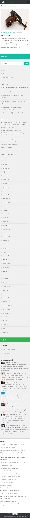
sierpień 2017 (6, 313)
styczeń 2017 (6, 332)
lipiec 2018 (5, 271)
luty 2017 (5, 328)
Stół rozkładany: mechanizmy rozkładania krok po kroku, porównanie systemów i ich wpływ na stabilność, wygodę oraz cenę (14, 90)
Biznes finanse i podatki (8, 32)
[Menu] (28, 2)
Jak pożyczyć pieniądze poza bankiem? (11, 130)
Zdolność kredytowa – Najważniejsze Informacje (12, 462)
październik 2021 (7, 191)
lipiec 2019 (5, 244)
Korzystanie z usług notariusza (8, 501)
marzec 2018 (6, 286)
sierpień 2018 (6, 267)
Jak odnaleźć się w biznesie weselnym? (10, 471)
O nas (4, 73)
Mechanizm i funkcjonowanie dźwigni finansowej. (15, 113)
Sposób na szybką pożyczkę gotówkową (15, 373)
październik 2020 (7, 202)
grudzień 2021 (6, 187)
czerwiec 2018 (6, 275)
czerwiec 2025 (6, 168)
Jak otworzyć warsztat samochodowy (15, 425)
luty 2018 (5, 290)
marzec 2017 (6, 324)
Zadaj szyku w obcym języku (8, 127)
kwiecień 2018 (6, 282)
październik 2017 (7, 305)
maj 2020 (5, 210)
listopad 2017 (6, 301)
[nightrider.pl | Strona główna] (9, 2)
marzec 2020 (6, 214)
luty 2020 (5, 217)
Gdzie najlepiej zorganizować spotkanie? (15, 414)
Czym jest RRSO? (9, 393)
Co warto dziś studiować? (6, 482)
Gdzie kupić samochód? (11, 382)
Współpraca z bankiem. (7, 147)
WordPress (10, 516)
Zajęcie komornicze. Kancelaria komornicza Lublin (12, 444)
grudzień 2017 (6, 298)
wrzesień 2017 (6, 309)
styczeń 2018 (6, 294)
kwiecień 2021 (6, 195)
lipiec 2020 (5, 206)
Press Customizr (22, 516)
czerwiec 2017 (6, 320)
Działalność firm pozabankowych (9, 144)
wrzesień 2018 (6, 263)
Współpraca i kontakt (8, 77)
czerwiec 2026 (6, 164)
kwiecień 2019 (6, 256)
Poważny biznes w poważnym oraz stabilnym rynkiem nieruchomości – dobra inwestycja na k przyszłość (13, 135)
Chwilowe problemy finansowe (8, 447)
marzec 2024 (6, 176)
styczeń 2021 (6, 198)
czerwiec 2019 (6, 248)
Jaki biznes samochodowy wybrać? (9, 493)
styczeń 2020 (6, 221)
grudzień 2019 (6, 225)
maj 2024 (5, 172)
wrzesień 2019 (6, 237)
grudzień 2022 (6, 183)
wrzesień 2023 (6, 179)
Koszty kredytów (4, 488)
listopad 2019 (6, 229)
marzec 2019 (6, 259)
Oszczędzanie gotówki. (6, 485)
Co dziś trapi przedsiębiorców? (8, 479)
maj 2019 (5, 252)
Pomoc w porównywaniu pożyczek (9, 468)
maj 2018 (5, 279)
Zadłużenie (5, 35)
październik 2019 (7, 233)
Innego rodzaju (6, 353)
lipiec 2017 (5, 317)
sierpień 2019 (6, 240)
